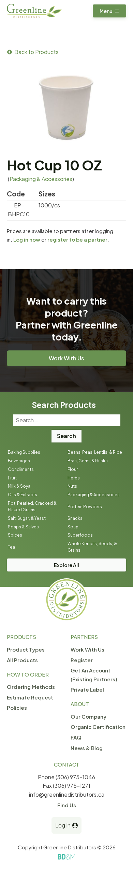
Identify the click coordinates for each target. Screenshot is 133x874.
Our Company (88, 716)
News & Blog (87, 748)
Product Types (26, 649)
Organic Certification (98, 726)
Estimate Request (30, 697)
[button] (109, 10)
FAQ (76, 737)
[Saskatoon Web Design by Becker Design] (66, 857)
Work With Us (66, 358)
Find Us (66, 805)
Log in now (26, 239)
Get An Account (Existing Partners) (94, 674)
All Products (22, 660)
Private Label (87, 689)
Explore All (66, 565)
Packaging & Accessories (41, 178)
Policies (17, 707)
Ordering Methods (31, 686)
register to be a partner (77, 239)
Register (82, 660)
